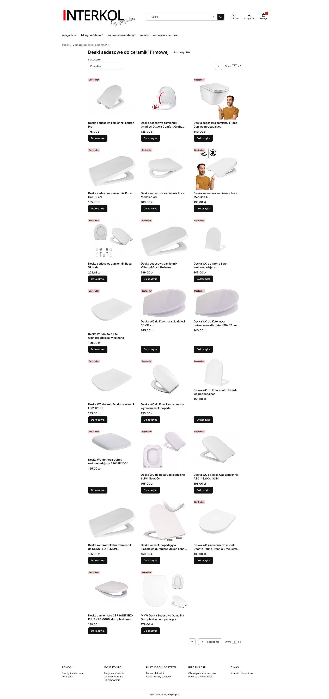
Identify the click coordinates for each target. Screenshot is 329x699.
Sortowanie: (94, 59)
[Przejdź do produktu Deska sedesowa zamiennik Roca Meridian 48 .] (164, 168)
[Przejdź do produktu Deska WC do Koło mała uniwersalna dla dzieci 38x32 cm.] (217, 303)
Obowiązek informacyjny (202, 673)
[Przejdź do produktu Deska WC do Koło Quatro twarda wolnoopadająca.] (217, 372)
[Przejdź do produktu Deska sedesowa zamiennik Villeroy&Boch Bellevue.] (164, 238)
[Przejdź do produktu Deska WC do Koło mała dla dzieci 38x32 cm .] (164, 303)
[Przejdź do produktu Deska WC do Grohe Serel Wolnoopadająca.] (217, 238)
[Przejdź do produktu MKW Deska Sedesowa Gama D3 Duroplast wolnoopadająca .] (164, 590)
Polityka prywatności (200, 676)
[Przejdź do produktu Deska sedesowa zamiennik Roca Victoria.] (111, 238)
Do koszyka (98, 138)
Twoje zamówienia (114, 673)
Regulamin (67, 676)
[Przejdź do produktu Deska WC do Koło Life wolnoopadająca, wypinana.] (111, 309)
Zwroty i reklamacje (73, 673)
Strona (228, 66)
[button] (220, 17)
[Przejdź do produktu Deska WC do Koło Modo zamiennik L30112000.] (111, 379)
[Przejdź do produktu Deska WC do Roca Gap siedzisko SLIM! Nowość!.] (164, 450)
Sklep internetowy (163, 694)
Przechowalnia (112, 679)
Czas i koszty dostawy (159, 676)
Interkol (65, 44)
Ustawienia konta (113, 676)
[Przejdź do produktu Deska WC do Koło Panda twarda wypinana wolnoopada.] (164, 379)
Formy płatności (155, 673)
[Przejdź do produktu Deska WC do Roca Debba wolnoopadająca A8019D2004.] (111, 442)
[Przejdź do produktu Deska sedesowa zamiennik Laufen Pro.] (111, 98)
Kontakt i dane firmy (242, 673)
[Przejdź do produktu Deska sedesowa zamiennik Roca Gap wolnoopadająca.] (217, 98)
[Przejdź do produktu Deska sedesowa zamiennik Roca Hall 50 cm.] (111, 168)
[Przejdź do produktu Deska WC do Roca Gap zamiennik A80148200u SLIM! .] (217, 450)
